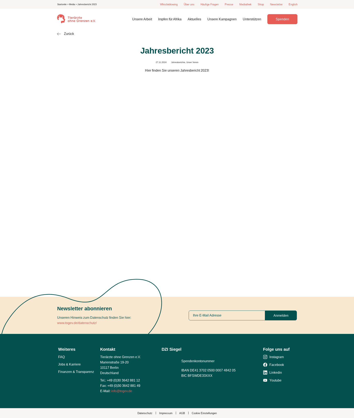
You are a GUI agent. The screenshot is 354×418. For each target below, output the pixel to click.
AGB (182, 413)
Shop (261, 4)
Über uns (189, 4)
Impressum (165, 413)
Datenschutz (144, 413)
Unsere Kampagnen (222, 19)
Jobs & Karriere (69, 364)
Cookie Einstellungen (204, 413)
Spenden (282, 19)
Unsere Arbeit (142, 19)
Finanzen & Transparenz (76, 371)
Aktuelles (194, 19)
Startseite (62, 4)
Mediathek (245, 4)
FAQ (61, 357)
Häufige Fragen (210, 4)
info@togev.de (121, 391)
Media (72, 4)
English (293, 4)
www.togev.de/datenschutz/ (77, 323)
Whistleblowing (169, 4)
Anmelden (280, 315)
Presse (229, 4)
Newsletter (276, 4)
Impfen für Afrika (170, 19)
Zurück (69, 33)
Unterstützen (252, 19)
